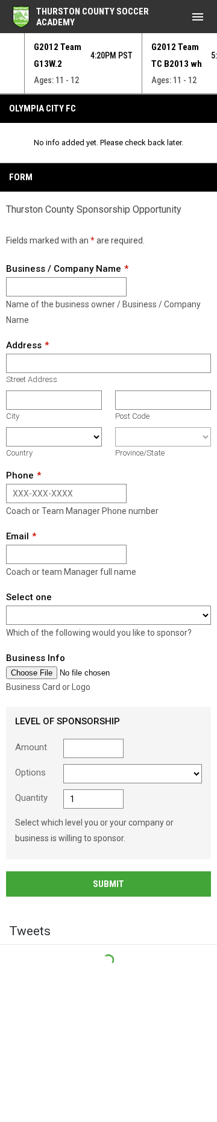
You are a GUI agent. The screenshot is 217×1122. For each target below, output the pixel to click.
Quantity (31, 797)
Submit (108, 884)
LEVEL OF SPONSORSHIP (67, 721)
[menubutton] (197, 17)
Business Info (35, 658)
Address (24, 345)
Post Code (132, 416)
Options (30, 772)
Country (19, 452)
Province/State (140, 452)
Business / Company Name (63, 268)
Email (17, 536)
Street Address (31, 379)
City (12, 416)
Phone (20, 475)
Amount (31, 747)
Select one (29, 597)
